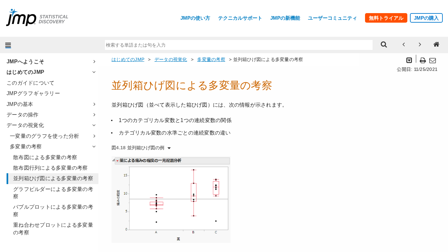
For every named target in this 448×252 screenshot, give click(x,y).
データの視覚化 (25, 125)
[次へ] (420, 45)
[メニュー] (8, 45)
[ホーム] (436, 45)
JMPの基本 (20, 104)
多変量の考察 (26, 146)
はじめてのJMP (25, 72)
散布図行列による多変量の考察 (50, 168)
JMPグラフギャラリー (33, 93)
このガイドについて (30, 83)
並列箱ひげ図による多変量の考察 (53, 178)
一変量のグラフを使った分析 (44, 136)
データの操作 (23, 114)
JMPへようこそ (25, 61)
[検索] (384, 45)
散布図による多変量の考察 (45, 157)
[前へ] (404, 45)
